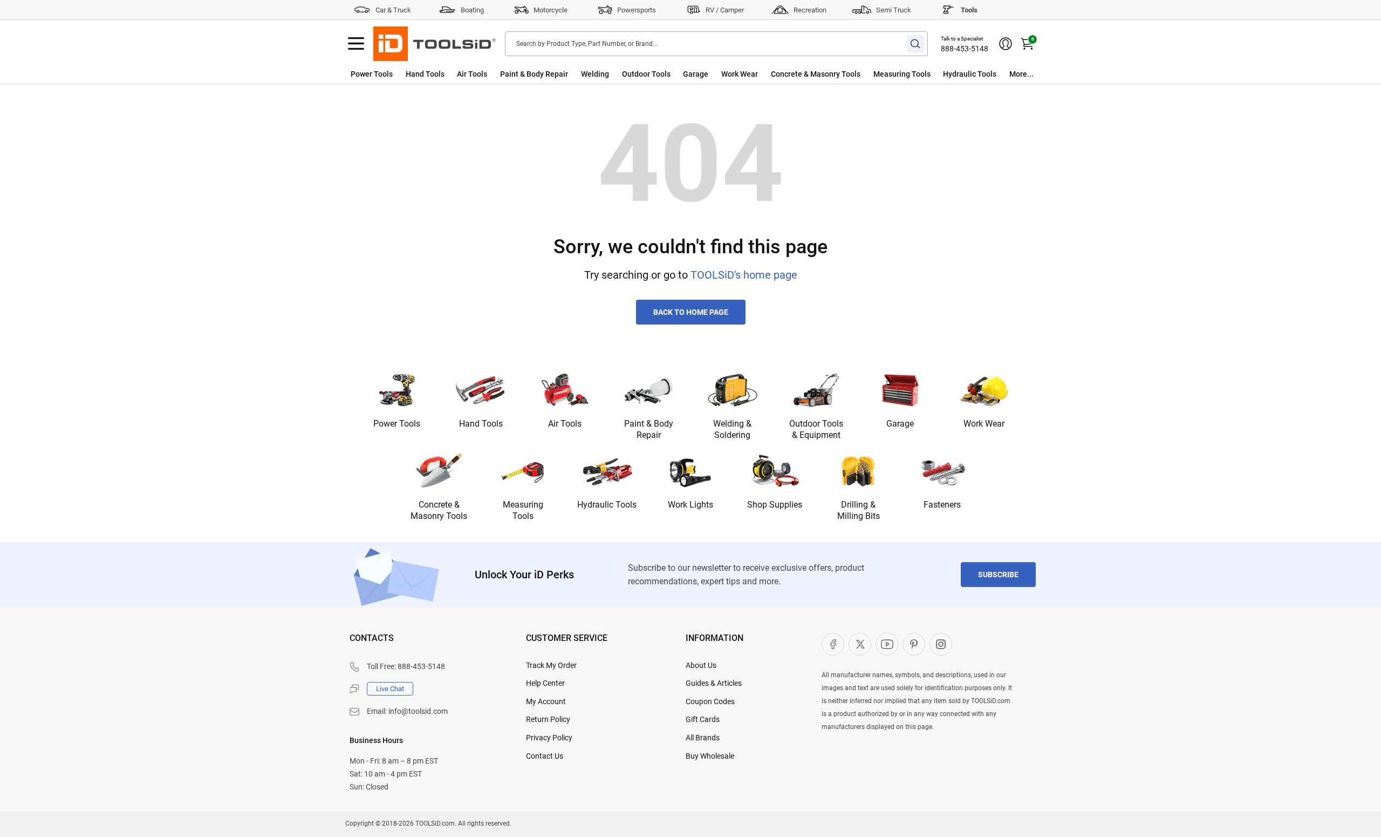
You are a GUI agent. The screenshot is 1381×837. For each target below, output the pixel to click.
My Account (546, 701)
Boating (472, 10)
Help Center (545, 683)
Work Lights (690, 505)
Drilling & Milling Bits (858, 510)
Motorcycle (551, 10)
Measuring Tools (902, 74)
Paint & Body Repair (534, 74)
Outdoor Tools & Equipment (816, 429)
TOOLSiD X (860, 644)
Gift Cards (703, 719)
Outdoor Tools (646, 74)
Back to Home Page (690, 312)
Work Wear (739, 74)
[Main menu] (356, 44)
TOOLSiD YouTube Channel (887, 644)
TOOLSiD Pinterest (914, 644)
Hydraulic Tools (969, 74)
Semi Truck (893, 10)
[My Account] (1005, 44)
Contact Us (544, 756)
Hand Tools (425, 74)
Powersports (636, 10)
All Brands (703, 737)
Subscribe (998, 574)
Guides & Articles (714, 683)
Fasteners (942, 505)
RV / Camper (725, 10)
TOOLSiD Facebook (833, 644)
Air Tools (472, 74)
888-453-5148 (964, 48)
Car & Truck (393, 10)
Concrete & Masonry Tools (815, 74)
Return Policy (548, 719)
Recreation (810, 10)
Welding (595, 74)
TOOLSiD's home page (743, 274)
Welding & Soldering (732, 429)
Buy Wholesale (710, 756)
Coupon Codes (710, 701)
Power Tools (372, 74)
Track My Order (551, 665)
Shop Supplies (774, 505)
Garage (695, 74)
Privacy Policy (549, 737)
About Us (701, 665)
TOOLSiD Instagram (940, 644)
